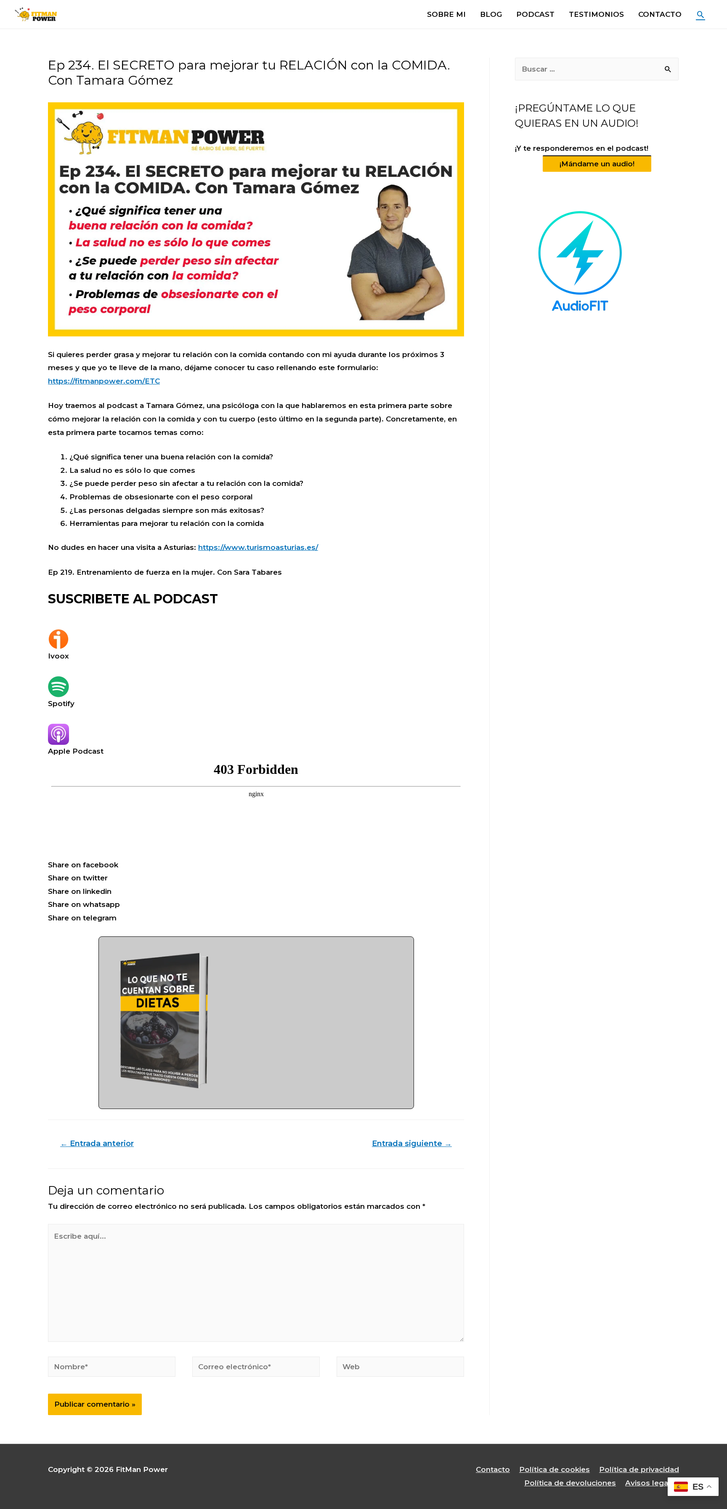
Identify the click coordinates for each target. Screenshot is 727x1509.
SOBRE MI (446, 14)
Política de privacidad (639, 1469)
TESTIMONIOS (596, 14)
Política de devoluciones (570, 1483)
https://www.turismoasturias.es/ (258, 547)
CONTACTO (660, 14)
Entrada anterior (97, 1143)
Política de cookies (554, 1469)
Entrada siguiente (412, 1143)
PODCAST (535, 14)
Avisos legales (652, 1483)
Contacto (493, 1469)
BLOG (491, 14)
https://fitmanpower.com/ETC (104, 381)
